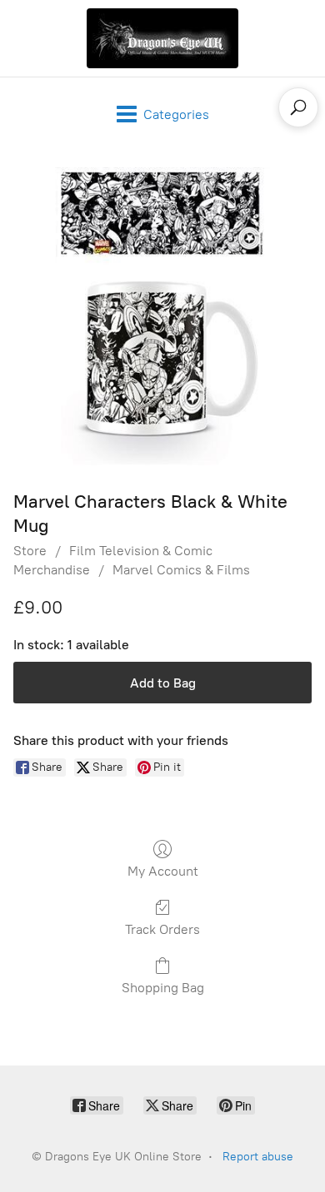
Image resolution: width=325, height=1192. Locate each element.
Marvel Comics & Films (181, 570)
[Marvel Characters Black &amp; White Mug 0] (162, 316)
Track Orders (162, 929)
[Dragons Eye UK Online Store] (162, 38)
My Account (163, 871)
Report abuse (257, 1157)
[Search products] (298, 107)
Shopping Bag (163, 988)
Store (30, 551)
